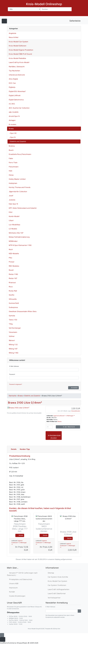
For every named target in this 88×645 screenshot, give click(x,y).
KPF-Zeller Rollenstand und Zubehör (23, 208)
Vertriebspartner (54, 598)
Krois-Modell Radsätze (17, 58)
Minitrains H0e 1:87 (16, 233)
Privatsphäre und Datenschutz (20, 579)
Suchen (76, 9)
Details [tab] (13, 449)
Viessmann (13, 332)
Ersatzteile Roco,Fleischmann (20, 154)
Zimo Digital (13, 79)
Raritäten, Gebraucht (16, 67)
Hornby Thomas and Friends (19, 187)
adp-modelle (13, 112)
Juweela (12, 200)
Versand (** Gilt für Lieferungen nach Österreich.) (22, 574)
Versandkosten (75, 411)
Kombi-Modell (14, 216)
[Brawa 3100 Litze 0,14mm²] (18, 408)
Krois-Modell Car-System (18, 42)
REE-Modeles (14, 266)
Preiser (11, 262)
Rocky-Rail (13, 291)
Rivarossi (12, 283)
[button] (66, 14)
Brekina (12, 146)
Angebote (12, 33)
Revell (11, 270)
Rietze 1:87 (13, 278)
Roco (11, 287)
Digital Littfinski (14, 95)
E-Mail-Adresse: (14, 366)
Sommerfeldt (14, 303)
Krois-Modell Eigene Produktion (21, 50)
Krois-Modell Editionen (17, 46)
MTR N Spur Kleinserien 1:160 (20, 245)
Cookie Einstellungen (16, 596)
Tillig (11, 324)
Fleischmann (13, 167)
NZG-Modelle (14, 253)
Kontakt (11, 592)
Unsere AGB (13, 583)
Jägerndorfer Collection (18, 192)
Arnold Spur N (14, 116)
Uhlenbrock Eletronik (17, 75)
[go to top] (2, 635)
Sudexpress (13, 307)
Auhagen (12, 120)
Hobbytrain (13, 183)
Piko (10, 258)
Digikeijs (12, 87)
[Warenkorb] (78, 14)
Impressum (13, 588)
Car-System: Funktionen (56, 585)
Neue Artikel (13, 37)
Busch (11, 150)
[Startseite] (60, 14)
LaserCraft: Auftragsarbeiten (58, 589)
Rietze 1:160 (13, 274)
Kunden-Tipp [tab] (25, 449)
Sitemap (50, 573)
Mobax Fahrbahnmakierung (19, 237)
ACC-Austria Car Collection (19, 108)
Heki (10, 171)
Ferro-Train (13, 162)
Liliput (11, 220)
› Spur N (12, 137)
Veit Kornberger (15, 328)
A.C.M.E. (12, 104)
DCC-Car (12, 83)
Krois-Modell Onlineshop (44, 4)
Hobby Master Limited (17, 179)
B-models (12, 124)
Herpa (11, 175)
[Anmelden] (79, 611)
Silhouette (13, 299)
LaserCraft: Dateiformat (56, 593)
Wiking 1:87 (13, 349)
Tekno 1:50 (13, 320)
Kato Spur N (13, 204)
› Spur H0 (12, 133)
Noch (11, 249)
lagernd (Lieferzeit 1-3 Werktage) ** (64, 415)
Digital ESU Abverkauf (17, 91)
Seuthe (11, 295)
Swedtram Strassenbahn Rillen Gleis (22, 311)
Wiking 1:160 (13, 353)
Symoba (12, 316)
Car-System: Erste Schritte (57, 577)
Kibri (10, 212)
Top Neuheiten (14, 71)
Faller (11, 158)
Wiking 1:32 (13, 345)
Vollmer (12, 336)
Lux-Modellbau (14, 225)
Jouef (11, 196)
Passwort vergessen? (15, 384)
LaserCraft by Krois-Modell (19, 62)
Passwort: (12, 374)
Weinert (12, 340)
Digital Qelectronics (16, 100)
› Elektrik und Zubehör (17, 141)
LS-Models (13, 229)
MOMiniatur (13, 241)
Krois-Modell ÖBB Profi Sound (20, 54)
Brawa (11, 129)
